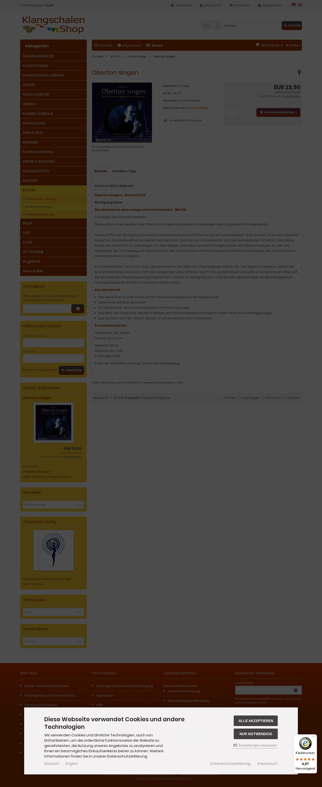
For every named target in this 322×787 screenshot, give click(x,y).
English (72, 763)
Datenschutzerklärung (230, 763)
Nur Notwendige (255, 734)
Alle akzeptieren (255, 721)
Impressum (267, 763)
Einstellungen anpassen (257, 745)
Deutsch (51, 763)
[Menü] (314, 737)
